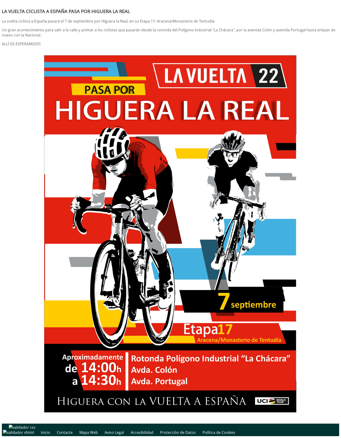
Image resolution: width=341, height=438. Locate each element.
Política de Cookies (219, 432)
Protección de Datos (178, 432)
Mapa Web (88, 432)
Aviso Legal (114, 432)
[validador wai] (19, 432)
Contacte (65, 432)
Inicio (45, 432)
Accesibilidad (142, 432)
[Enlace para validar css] (22, 427)
